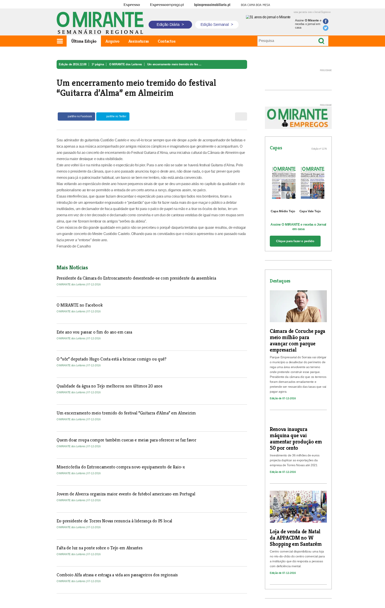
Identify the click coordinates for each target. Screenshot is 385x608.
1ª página (98, 64)
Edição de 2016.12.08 (72, 64)
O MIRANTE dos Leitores (125, 64)
